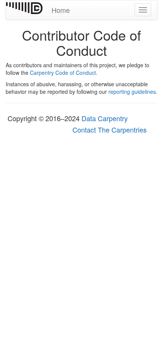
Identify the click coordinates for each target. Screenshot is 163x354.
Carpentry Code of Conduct (63, 72)
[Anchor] (133, 118)
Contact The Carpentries (109, 129)
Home (61, 10)
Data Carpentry (105, 118)
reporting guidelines (132, 91)
